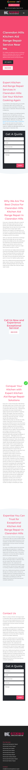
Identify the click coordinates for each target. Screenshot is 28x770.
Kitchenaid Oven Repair (9, 748)
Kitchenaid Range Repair (9, 754)
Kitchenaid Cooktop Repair (9, 756)
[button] (26, 383)
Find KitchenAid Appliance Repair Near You (14, 8)
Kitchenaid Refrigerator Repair (10, 744)
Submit (20, 165)
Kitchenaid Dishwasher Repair (10, 758)
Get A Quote (8, 62)
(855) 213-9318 (15, 5)
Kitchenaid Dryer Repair (9, 750)
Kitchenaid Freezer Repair (9, 746)
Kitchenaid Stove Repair (9, 752)
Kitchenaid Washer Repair (9, 760)
